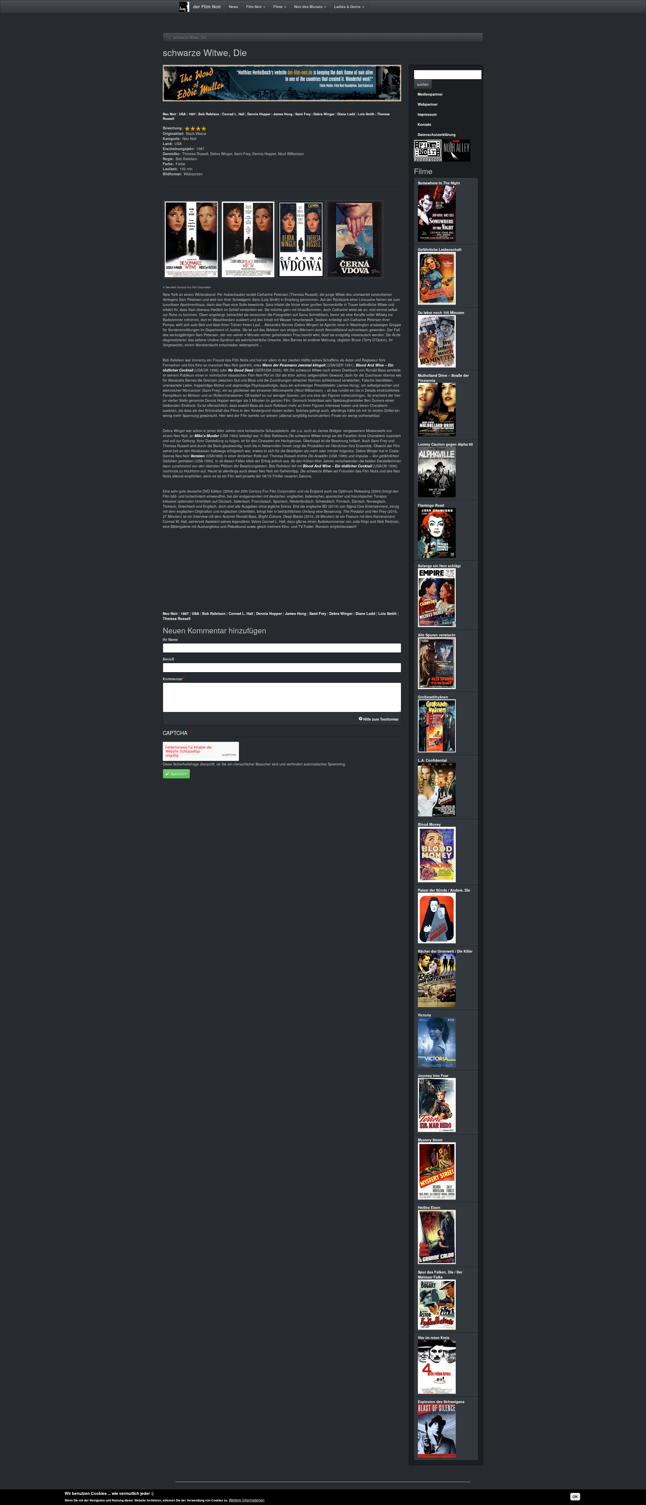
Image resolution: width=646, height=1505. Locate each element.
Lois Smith (366, 114)
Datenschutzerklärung (437, 134)
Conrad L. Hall (233, 114)
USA (182, 114)
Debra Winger (324, 114)
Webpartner (428, 104)
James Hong (282, 114)
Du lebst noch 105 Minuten (441, 312)
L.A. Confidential (432, 760)
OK (575, 1497)
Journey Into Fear (433, 1075)
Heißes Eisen (429, 1207)
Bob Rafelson (208, 114)
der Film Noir (207, 6)
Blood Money (429, 824)
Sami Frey (303, 114)
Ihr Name (170, 639)
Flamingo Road (431, 505)
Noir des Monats (309, 6)
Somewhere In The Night (439, 182)
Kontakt (424, 124)
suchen (423, 84)
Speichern (178, 773)
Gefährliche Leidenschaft (440, 249)
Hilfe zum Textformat (380, 719)
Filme (278, 6)
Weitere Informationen (246, 1499)
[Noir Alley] (456, 149)
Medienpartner (430, 94)
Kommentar (172, 678)
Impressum (427, 114)
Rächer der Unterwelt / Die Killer (445, 951)
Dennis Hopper (259, 114)
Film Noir (254, 6)
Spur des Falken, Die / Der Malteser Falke (440, 1274)
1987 (192, 114)
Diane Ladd (346, 114)
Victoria (424, 1014)
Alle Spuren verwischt (436, 634)
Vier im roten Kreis (433, 1337)
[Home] (186, 7)
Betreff (168, 659)
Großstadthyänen (433, 696)
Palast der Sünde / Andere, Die (444, 890)
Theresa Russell (177, 618)
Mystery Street (430, 1139)
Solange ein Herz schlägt (439, 565)
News (233, 6)
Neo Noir (169, 114)
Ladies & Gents (348, 6)
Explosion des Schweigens (441, 1401)
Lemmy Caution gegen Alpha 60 (445, 444)
